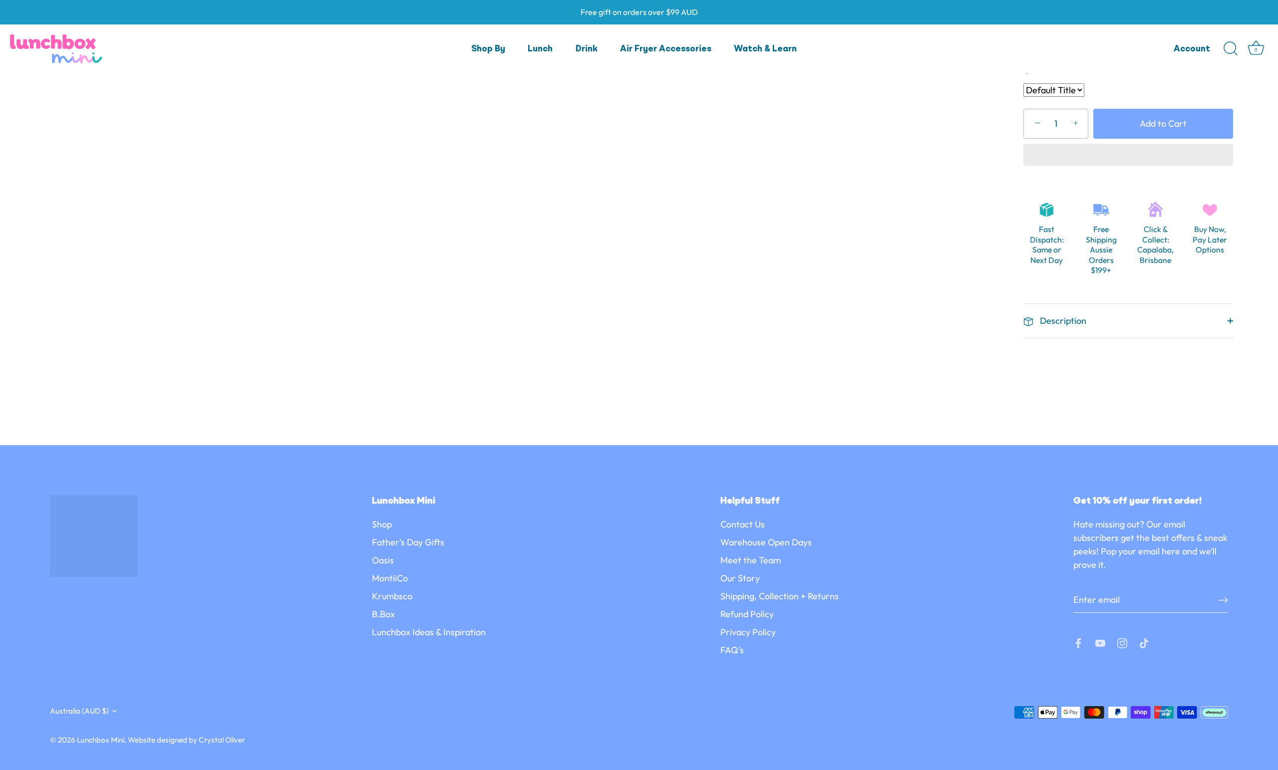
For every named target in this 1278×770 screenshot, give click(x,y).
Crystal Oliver (222, 740)
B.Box (383, 614)
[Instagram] (1122, 642)
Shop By (488, 49)
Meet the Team (750, 560)
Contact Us (742, 524)
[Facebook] (1078, 642)
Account (1192, 49)
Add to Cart (1163, 123)
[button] (1128, 156)
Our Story (740, 578)
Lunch (540, 49)
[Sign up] (1223, 599)
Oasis (383, 560)
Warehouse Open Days (766, 542)
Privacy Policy (748, 632)
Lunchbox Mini (100, 740)
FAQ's (732, 650)
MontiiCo (390, 578)
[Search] (1231, 49)
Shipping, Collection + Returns (779, 596)
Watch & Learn (765, 49)
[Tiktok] (1144, 642)
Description (1062, 320)
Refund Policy (747, 614)
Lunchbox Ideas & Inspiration (429, 632)
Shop (382, 524)
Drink (587, 49)
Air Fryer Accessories (665, 49)
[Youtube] (1100, 642)
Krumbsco (392, 596)
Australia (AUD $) (79, 711)
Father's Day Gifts (408, 542)
